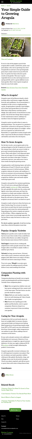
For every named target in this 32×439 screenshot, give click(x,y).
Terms (17, 419)
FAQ (2, 419)
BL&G (2, 5)
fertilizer (5, 345)
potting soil (14, 187)
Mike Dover (15, 23)
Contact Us (3, 422)
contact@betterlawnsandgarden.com (9, 428)
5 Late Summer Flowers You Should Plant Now (16, 393)
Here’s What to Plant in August (11, 397)
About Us (3, 415)
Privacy (17, 415)
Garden (9, 5)
